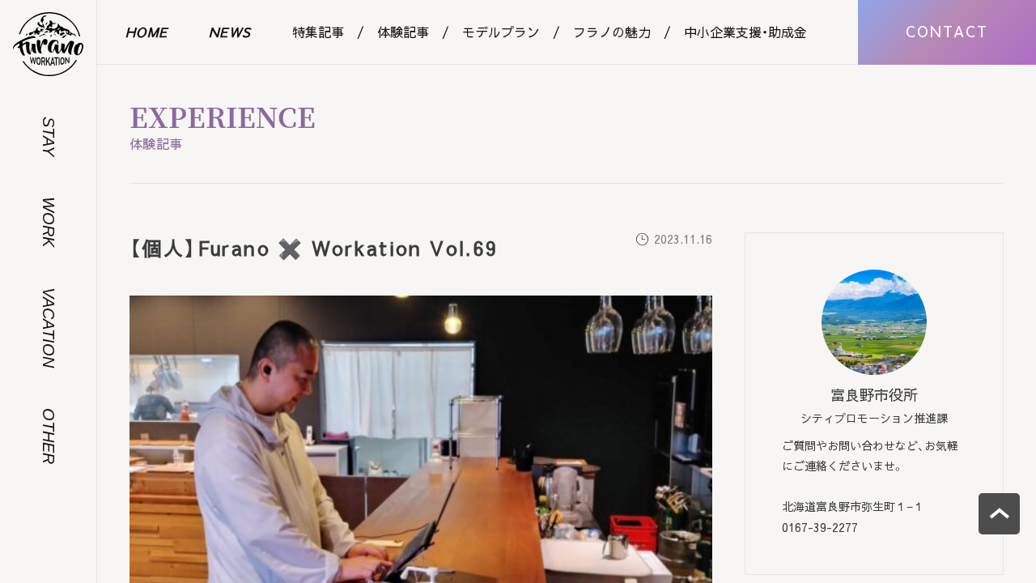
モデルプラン (501, 31)
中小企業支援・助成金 (745, 31)
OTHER (48, 436)
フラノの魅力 (612, 31)
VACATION (48, 327)
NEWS (230, 31)
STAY (48, 136)
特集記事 (318, 31)
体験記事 (403, 31)
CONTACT (947, 31)
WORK (48, 222)
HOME (146, 31)
